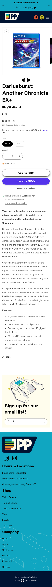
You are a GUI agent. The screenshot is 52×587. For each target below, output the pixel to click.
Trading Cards (9, 503)
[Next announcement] (48, 5)
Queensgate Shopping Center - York (20, 484)
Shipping (5, 125)
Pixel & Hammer (31, 580)
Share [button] (9, 357)
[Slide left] (23, 80)
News (5, 539)
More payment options (26, 188)
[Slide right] (29, 80)
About (5, 544)
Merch (5, 520)
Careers (6, 567)
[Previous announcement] (3, 5)
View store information (16, 203)
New (7, 144)
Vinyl (4, 514)
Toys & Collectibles (11, 509)
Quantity (6, 150)
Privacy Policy (9, 561)
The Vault (7, 526)
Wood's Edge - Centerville (15, 479)
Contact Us (8, 550)
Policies (6, 556)
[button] (36, 17)
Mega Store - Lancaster (14, 473)
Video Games (9, 497)
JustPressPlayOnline (29, 577)
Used (19, 144)
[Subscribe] (44, 421)
